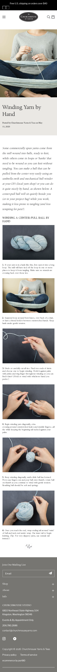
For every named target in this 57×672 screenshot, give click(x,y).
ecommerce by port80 (13, 660)
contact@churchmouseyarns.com (19, 630)
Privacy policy (9, 654)
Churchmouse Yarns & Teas (36, 649)
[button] (48, 17)
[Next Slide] (7, 7)
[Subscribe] (50, 573)
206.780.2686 (9, 625)
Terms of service (28, 654)
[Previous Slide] (4, 7)
